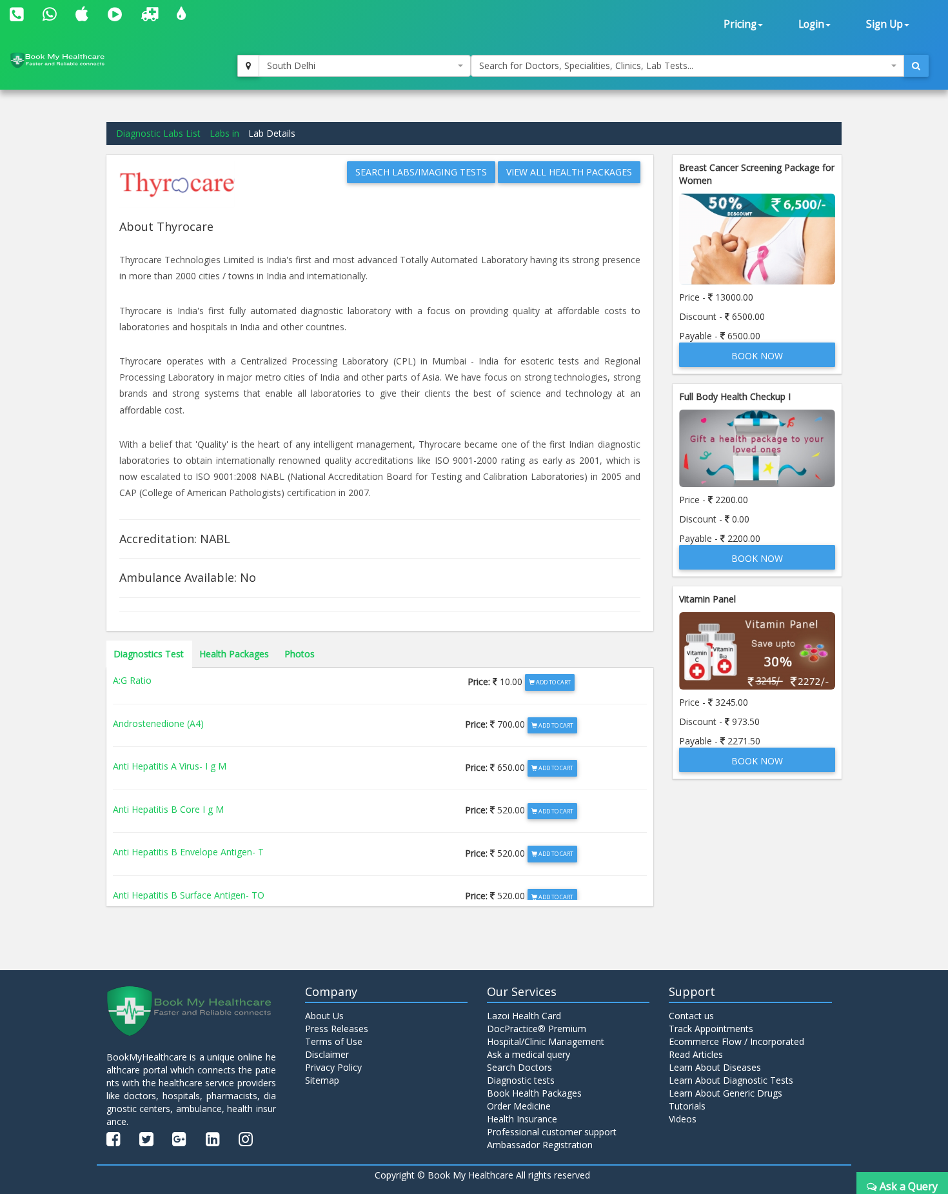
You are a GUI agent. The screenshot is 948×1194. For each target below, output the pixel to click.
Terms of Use (333, 1041)
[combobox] (365, 66)
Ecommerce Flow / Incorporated (736, 1041)
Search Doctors (519, 1067)
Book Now (757, 356)
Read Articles (696, 1054)
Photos (299, 654)
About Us (324, 1016)
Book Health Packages (534, 1093)
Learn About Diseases (715, 1067)
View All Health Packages (569, 172)
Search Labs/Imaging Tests (421, 172)
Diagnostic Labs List (158, 133)
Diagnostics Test (149, 654)
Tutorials (687, 1106)
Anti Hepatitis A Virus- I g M (169, 766)
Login (811, 24)
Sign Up (884, 24)
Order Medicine (519, 1106)
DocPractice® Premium (536, 1028)
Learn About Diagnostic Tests (731, 1080)
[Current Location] (248, 66)
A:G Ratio (132, 680)
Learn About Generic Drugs (725, 1093)
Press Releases (336, 1028)
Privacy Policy (333, 1067)
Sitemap (322, 1080)
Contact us (691, 1016)
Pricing (740, 24)
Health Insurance (522, 1119)
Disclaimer (327, 1054)
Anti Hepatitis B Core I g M (168, 809)
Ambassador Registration (540, 1145)
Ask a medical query (528, 1054)
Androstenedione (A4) (158, 723)
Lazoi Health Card (524, 1016)
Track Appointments (711, 1028)
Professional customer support (552, 1132)
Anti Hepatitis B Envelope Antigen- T (188, 852)
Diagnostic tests (521, 1080)
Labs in (224, 133)
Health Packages (234, 654)
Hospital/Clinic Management (545, 1041)
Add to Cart (553, 682)
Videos (682, 1119)
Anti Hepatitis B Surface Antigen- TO (188, 895)
